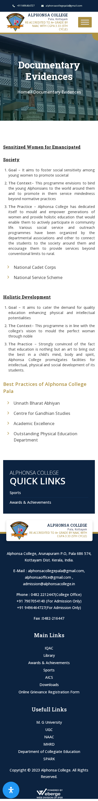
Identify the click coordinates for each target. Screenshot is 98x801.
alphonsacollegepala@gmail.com (56, 570)
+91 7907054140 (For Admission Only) (49, 601)
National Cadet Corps (35, 267)
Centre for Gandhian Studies (42, 413)
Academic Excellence (34, 423)
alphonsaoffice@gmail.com (48, 577)
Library (49, 655)
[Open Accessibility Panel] (11, 790)
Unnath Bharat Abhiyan (37, 403)
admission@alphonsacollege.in (49, 583)
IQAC (49, 648)
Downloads (49, 684)
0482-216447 (53, 618)
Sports (15, 492)
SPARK (49, 758)
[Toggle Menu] (85, 22)
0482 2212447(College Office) (56, 594)
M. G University (49, 722)
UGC (49, 729)
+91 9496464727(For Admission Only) (49, 607)
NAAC (49, 736)
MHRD (49, 744)
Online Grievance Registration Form (49, 691)
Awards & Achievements (30, 502)
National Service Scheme (38, 277)
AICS (49, 677)
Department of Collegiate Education (49, 751)
